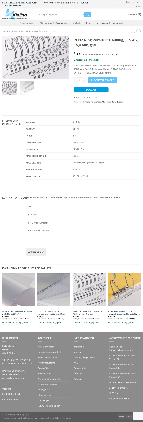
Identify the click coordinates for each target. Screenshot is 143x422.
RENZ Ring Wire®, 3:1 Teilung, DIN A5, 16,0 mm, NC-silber (88, 312)
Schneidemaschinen (47, 384)
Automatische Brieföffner (50, 378)
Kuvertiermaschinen (47, 357)
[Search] (87, 14)
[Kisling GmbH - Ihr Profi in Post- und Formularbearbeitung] (16, 14)
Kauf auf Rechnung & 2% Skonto (59, 3)
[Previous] (6, 57)
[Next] (64, 57)
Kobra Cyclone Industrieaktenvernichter (121, 348)
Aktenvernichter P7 (118, 387)
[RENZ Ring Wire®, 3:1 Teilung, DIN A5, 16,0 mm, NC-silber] (89, 289)
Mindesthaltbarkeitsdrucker (122, 382)
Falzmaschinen (45, 373)
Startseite (6, 31)
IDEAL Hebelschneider (49, 405)
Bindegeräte (37, 31)
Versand (78, 352)
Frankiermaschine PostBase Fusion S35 (122, 366)
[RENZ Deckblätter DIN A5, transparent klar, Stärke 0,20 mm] (53, 289)
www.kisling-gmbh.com (13, 377)
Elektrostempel (103, 23)
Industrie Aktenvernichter (50, 352)
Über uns (119, 2)
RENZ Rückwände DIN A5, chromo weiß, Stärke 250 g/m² (17, 312)
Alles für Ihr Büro (10, 399)
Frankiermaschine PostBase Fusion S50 (122, 375)
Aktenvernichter (27, 23)
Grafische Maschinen (82, 23)
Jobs (128, 2)
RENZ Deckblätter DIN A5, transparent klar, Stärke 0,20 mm (51, 312)
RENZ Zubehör (49, 31)
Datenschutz (80, 368)
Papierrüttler (44, 368)
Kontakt (136, 2)
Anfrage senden (36, 251)
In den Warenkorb (102, 80)
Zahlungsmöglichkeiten (85, 357)
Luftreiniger (118, 23)
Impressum (136, 6)
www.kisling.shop (10, 374)
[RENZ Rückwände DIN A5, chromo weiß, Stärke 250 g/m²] (18, 289)
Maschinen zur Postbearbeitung (53, 23)
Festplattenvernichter (119, 398)
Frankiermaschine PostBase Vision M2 (122, 357)
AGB (76, 362)
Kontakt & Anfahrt (11, 394)
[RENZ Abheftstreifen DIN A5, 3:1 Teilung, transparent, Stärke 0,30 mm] (124, 289)
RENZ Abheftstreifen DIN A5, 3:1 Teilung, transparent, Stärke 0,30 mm (124, 312)
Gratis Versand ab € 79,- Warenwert (19, 3)
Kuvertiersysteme (46, 362)
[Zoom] (6, 75)
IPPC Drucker (116, 393)
